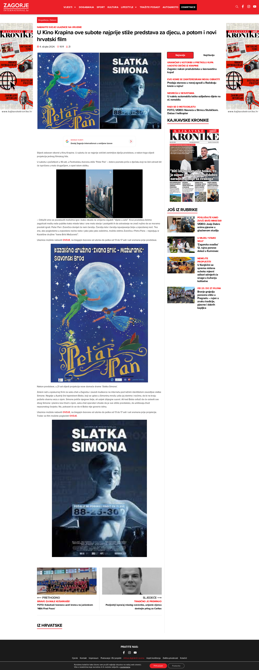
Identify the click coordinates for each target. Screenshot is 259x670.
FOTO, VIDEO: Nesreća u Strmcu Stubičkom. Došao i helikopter (192, 110)
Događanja (86, 7)
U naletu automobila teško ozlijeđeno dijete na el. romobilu (193, 96)
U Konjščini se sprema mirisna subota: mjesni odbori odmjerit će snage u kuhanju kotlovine (207, 270)
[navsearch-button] (237, 7)
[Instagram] (248, 6)
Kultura (113, 7)
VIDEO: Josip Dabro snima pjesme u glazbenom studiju (209, 224)
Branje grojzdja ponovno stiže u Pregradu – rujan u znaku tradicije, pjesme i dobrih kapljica (209, 298)
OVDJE (66, 240)
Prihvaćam (158, 666)
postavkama (125, 667)
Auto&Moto (170, 7)
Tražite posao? (150, 7)
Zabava (53, 20)
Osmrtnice (188, 7)
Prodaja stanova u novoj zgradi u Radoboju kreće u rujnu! (193, 83)
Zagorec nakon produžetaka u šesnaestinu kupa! (192, 67)
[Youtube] (254, 6)
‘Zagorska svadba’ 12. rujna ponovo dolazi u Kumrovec (208, 244)
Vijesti (68, 7)
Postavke (176, 666)
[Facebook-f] (242, 6)
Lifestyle (127, 7)
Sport (101, 7)
